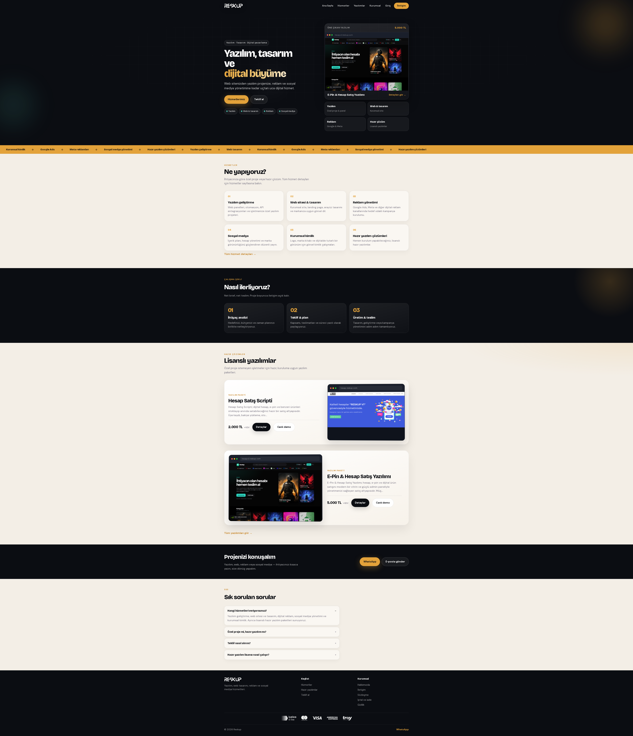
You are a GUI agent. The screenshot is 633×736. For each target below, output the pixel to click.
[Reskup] (233, 5)
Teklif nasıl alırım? (238, 643)
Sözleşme (363, 694)
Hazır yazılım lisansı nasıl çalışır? (248, 654)
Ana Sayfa (327, 5)
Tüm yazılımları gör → (238, 533)
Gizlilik (361, 704)
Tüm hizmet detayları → (240, 254)
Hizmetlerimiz (236, 99)
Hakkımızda (364, 684)
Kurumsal (375, 5)
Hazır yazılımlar (309, 689)
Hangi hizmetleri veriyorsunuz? (247, 610)
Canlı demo (284, 427)
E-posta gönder (395, 561)
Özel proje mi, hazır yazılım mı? (246, 631)
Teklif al (259, 99)
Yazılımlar (359, 5)
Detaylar (261, 427)
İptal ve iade (365, 699)
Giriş (388, 5)
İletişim (401, 5)
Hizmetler (343, 5)
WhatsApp (369, 561)
